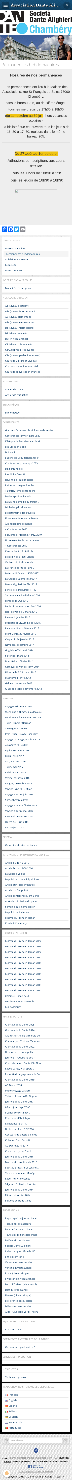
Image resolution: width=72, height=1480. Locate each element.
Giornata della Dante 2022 (19, 1046)
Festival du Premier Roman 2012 (23, 990)
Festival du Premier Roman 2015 (23, 974)
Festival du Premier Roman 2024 (23, 940)
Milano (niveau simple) (18, 1306)
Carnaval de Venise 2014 (19, 816)
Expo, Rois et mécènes (17, 1178)
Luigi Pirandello (14, 468)
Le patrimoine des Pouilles (20, 512)
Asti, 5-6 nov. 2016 (15, 761)
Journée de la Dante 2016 (19, 1156)
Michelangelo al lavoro (17, 507)
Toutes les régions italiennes (21, 1234)
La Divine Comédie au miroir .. (22, 501)
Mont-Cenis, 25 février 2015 (20, 633)
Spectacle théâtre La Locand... (22, 1167)
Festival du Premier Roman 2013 (23, 984)
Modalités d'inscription (18, 288)
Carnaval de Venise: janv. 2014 (22, 666)
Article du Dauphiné (16, 890)
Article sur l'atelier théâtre (20, 884)
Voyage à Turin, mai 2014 (19, 810)
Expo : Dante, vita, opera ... (20, 1068)
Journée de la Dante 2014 (19, 1189)
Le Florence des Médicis (18, 1300)
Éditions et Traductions (18, 1200)
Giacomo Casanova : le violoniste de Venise (29, 430)
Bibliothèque (12, 412)
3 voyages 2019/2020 (16, 728)
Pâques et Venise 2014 (17, 1195)
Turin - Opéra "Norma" (18, 722)
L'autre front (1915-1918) (19, 551)
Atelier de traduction (16, 394)
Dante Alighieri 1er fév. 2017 (21, 584)
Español (12, 1405)
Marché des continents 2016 (21, 1162)
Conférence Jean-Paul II (18, 1151)
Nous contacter (13, 270)
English (12, 1400)
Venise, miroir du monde (19, 562)
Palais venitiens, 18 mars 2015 (22, 628)
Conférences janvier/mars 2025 (22, 435)
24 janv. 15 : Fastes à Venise (20, 1184)
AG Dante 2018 (13, 1085)
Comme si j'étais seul (17, 996)
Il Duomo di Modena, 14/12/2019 (23, 534)
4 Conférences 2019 (16, 545)
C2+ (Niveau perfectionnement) (22, 355)
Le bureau (11, 264)
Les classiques (13, 1006)
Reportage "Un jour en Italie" (21, 1218)
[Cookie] (7, 1473)
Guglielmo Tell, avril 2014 (19, 650)
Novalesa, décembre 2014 (19, 644)
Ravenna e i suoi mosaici (19, 479)
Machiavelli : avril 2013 (18, 677)
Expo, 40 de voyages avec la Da (22, 1074)
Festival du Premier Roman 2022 (23, 952)
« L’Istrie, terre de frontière (20, 490)
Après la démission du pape (21, 901)
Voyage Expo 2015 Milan (18, 788)
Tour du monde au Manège (20, 1173)
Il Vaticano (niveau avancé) (20, 1278)
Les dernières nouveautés (19, 1001)
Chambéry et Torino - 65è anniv (23, 1041)
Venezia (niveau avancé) (18, 1267)
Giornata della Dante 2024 (19, 1030)
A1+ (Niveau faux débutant (20, 311)
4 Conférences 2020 (16, 529)
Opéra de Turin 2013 (16, 822)
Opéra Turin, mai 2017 (17, 750)
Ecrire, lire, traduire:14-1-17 (20, 589)
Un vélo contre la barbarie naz (22, 540)
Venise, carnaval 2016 (17, 778)
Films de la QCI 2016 (16, 600)
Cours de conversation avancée (22, 371)
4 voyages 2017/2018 (16, 744)
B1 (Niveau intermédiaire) (19, 327)
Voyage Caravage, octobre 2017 (22, 739)
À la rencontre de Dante (18, 523)
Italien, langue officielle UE (20, 1251)
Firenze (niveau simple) (18, 1295)
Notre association (15, 248)
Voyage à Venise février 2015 (21, 805)
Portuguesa (14, 1427)
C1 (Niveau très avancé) (18, 344)
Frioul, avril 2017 (14, 756)
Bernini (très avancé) (16, 1289)
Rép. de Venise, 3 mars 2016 (21, 611)
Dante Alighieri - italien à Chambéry (36, 1471)
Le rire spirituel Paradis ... (19, 496)
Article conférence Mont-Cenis (22, 895)
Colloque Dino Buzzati (17, 1140)
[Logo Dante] (36, 22)
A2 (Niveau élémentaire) (18, 316)
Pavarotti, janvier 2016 (17, 617)
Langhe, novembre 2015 (18, 783)
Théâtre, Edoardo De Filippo (21, 1096)
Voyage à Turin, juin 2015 (19, 794)
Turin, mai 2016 (14, 766)
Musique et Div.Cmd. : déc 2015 (23, 622)
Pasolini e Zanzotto (15, 474)
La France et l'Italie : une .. (19, 567)
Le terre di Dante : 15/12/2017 (22, 573)
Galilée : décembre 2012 (18, 683)
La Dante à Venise (15, 873)
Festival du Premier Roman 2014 (23, 979)
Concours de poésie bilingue (21, 1134)
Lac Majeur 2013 (14, 827)
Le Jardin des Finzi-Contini (19, 556)
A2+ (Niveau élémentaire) (19, 322)
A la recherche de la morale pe (22, 1035)
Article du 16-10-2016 (17, 862)
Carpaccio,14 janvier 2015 (19, 639)
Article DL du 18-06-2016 (19, 868)
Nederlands (15, 1422)
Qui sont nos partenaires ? (20, 1347)
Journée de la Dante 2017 (19, 1101)
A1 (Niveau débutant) (17, 305)
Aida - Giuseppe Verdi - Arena (22, 1311)
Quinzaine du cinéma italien (21, 845)
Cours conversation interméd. (22, 366)
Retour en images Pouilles (19, 485)
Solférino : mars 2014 (17, 655)
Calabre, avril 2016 (15, 772)
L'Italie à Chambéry (16, 923)
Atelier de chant (14, 389)
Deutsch (13, 1416)
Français (13, 1394)
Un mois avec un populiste (20, 1052)
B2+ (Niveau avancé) (16, 338)
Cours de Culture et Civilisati (21, 360)
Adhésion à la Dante (16, 259)
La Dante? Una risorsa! (17, 1240)
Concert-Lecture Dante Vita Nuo (23, 1063)
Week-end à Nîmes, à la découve (23, 712)
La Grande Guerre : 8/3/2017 (21, 578)
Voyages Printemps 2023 (18, 706)
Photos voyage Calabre (17, 1090)
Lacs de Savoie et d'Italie (18, 1229)
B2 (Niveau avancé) (15, 333)
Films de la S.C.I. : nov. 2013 (20, 672)
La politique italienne (17, 912)
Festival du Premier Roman (20, 917)
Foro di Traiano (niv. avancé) (21, 1284)
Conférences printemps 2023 (21, 463)
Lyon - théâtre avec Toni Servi (21, 734)
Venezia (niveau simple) (18, 1262)
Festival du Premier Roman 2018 (23, 962)
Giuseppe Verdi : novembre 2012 (23, 688)
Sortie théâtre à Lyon (16, 800)
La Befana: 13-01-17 (16, 1123)
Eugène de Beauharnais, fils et (22, 457)
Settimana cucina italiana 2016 (22, 595)
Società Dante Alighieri (18, 1245)
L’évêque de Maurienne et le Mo (23, 441)
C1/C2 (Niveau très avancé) (20, 349)
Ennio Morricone (14, 1256)
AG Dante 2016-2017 (16, 1145)
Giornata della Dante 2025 (19, 1024)
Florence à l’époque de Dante (21, 518)
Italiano (12, 1411)
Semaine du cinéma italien (20, 906)
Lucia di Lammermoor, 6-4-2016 (23, 606)
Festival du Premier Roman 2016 (23, 968)
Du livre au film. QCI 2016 (19, 1129)
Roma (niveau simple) (17, 1273)
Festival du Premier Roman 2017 (23, 957)
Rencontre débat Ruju (17, 1118)
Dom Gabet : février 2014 (19, 661)
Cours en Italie (13, 1329)
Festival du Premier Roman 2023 (23, 946)
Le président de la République (22, 879)
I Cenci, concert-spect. (17, 1112)
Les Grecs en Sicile (15, 446)
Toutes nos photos (15, 1377)
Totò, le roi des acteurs (18, 1223)
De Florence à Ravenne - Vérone (23, 717)
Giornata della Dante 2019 (19, 1079)
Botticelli (10, 452)
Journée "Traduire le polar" (20, 1057)
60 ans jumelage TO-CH (18, 1107)
